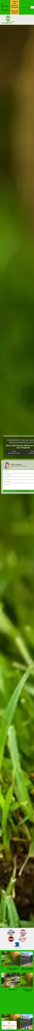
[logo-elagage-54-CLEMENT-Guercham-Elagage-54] (8, 20)
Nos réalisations (14, 452)
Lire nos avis (9, 1027)
